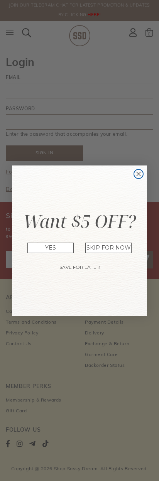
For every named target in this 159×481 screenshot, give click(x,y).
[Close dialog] (138, 174)
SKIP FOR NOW (108, 247)
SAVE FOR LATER (79, 267)
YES (50, 247)
